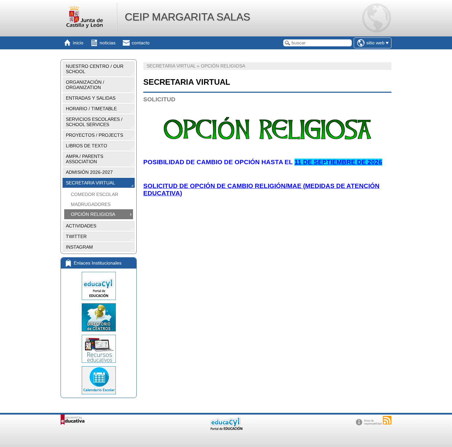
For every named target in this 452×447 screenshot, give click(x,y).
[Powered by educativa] (73, 420)
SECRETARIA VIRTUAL (90, 182)
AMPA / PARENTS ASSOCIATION (84, 159)
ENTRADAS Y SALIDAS (90, 98)
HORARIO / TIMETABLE (91, 108)
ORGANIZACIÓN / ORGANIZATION (85, 84)
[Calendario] (98, 380)
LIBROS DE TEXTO (86, 145)
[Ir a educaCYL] (226, 428)
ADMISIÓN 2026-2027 (89, 172)
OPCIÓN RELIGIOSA (93, 214)
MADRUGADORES (91, 204)
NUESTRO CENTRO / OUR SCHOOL (94, 69)
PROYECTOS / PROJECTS (94, 135)
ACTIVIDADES (81, 225)
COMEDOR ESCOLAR (94, 194)
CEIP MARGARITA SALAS (187, 17)
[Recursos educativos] (98, 349)
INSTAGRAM (79, 247)
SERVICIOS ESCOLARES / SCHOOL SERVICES (94, 122)
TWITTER (76, 236)
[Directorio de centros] (98, 317)
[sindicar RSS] (387, 420)
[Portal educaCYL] (98, 286)
